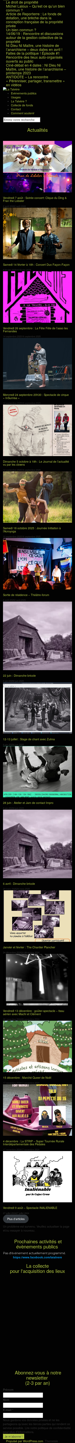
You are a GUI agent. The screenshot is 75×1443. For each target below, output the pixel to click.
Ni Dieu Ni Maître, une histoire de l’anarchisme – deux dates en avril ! (34, 47)
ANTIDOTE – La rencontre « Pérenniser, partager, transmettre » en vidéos (35, 80)
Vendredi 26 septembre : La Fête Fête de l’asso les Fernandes (35, 329)
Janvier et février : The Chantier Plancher (29, 947)
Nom (6, 1400)
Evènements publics (23, 93)
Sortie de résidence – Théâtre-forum (26, 595)
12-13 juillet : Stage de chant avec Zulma (29, 739)
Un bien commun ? (21, 29)
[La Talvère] (11, 89)
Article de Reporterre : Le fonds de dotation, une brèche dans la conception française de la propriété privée (34, 19)
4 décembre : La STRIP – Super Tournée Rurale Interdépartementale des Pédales (33, 1142)
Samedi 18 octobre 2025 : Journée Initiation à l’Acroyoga (32, 529)
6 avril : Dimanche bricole (19, 884)
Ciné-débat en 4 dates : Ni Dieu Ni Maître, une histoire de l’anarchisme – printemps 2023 (36, 69)
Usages (16, 97)
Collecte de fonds (22, 105)
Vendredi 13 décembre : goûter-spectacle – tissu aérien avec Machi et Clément (33, 1012)
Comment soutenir (22, 113)
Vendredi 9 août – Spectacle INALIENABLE (30, 1208)
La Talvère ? (19, 101)
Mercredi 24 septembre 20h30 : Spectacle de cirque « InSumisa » (36, 396)
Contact (16, 109)
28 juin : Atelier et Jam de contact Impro (28, 803)
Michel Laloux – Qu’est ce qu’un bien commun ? (35, 8)
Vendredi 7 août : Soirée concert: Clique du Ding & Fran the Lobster (35, 199)
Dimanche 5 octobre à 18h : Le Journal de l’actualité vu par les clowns (36, 462)
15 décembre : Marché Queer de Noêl (27, 1078)
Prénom (8, 1390)
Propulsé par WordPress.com (24, 1441)
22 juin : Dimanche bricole (19, 675)
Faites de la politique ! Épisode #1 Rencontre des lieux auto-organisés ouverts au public (34, 57)
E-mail (8, 1410)
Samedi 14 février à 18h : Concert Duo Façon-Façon (36, 265)
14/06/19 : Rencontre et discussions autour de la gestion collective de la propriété (34, 37)
